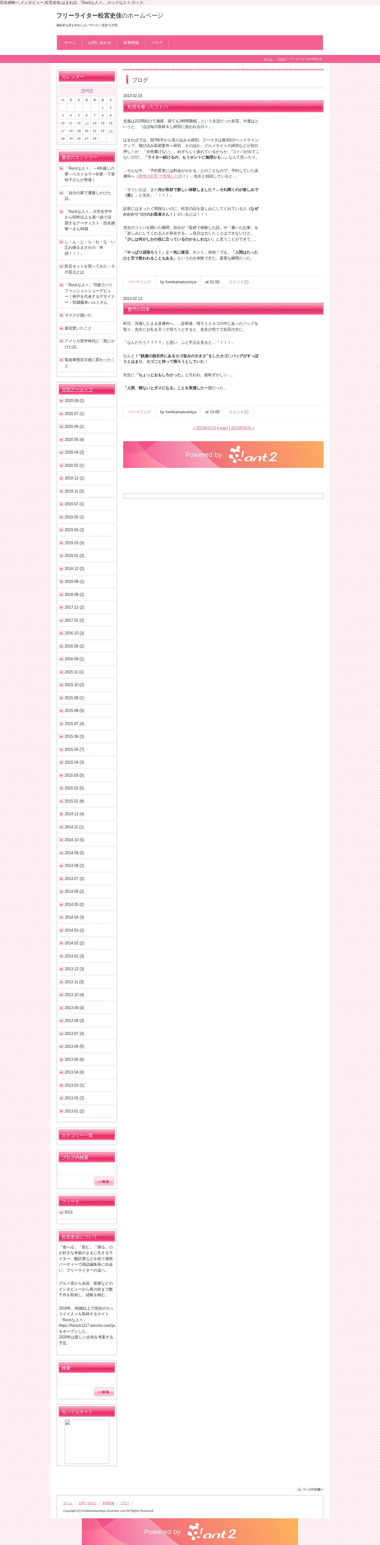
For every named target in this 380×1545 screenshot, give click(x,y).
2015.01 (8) (74, 801)
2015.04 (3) (74, 762)
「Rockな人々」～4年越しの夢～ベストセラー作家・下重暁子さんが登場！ (90, 174)
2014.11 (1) (74, 827)
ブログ (157, 42)
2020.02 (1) (74, 465)
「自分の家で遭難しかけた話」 (88, 196)
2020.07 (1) (74, 413)
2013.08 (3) (74, 1020)
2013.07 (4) (74, 1033)
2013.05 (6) (74, 1059)
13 (86, 123)
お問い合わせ (99, 42)
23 (111, 130)
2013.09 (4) (74, 1008)
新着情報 (131, 42)
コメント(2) (238, 282)
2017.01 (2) (74, 620)
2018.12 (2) (74, 568)
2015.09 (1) (74, 698)
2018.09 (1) (74, 581)
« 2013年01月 (204, 428)
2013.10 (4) (74, 994)
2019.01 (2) (74, 555)
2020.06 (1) (74, 426)
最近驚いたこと (78, 328)
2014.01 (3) (74, 956)
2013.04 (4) (74, 1072)
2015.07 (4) (74, 723)
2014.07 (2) (74, 878)
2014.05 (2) (74, 904)
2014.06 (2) (74, 891)
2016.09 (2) (74, 646)
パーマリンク (139, 282)
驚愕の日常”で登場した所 (160, 176)
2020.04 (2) (74, 452)
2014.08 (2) (74, 865)
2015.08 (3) (74, 710)
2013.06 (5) (74, 1046)
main (223, 428)
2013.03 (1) (74, 1085)
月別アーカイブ (77, 389)
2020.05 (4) (74, 439)
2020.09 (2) (74, 400)
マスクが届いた (78, 315)
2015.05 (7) (74, 749)
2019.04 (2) (74, 530)
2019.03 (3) (74, 543)
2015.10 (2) (74, 685)
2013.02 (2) (74, 1098)
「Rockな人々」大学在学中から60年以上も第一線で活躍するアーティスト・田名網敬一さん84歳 (90, 220)
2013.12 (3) (74, 969)
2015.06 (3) (74, 736)
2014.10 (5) (74, 840)
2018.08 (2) (74, 594)
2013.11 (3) (74, 982)
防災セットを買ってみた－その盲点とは (90, 269)
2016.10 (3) (74, 633)
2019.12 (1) (74, 478)
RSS (69, 1212)
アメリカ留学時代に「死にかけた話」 (90, 344)
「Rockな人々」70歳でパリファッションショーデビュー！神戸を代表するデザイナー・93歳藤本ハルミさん (90, 294)
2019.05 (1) (74, 517)
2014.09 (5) (74, 853)
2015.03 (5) (74, 775)
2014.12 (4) (74, 814)
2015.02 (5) (74, 788)
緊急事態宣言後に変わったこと (90, 362)
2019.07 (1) (74, 504)
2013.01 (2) (74, 1111)
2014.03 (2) (74, 930)
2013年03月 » (242, 428)
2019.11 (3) (74, 491)
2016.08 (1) (74, 659)
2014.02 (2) (74, 943)
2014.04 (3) (74, 917)
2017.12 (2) (74, 607)
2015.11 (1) (74, 672)
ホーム (70, 42)
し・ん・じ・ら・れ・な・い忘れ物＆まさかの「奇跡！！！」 (90, 248)
